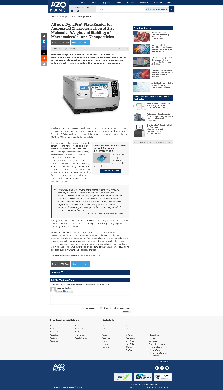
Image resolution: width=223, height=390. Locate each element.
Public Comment (91, 308)
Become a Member (156, 332)
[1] (141, 36)
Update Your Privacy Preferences (69, 387)
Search (152, 329)
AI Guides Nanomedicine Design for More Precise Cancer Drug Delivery (162, 85)
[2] (141, 49)
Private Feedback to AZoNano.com (116, 308)
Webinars (106, 338)
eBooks (128, 329)
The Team (130, 350)
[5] (141, 87)
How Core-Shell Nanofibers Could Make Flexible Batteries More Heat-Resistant (161, 48)
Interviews (106, 341)
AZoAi (77, 332)
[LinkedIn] (44, 41)
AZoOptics (54, 335)
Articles (105, 329)
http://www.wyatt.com (90, 255)
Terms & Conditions (157, 344)
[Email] (44, 63)
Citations (56, 272)
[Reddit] (44, 58)
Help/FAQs (130, 344)
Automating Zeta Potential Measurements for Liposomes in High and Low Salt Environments (160, 117)
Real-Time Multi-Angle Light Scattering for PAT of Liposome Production (159, 105)
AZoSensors (79, 326)
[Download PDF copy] (44, 36)
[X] (44, 52)
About (151, 326)
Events (128, 332)
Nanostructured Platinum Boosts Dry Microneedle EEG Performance (160, 35)
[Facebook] (44, 47)
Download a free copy (110, 170)
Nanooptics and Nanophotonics (78, 17)
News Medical (80, 335)
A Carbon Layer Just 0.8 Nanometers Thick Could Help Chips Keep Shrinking (161, 61)
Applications (131, 338)
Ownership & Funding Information (158, 354)
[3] (141, 62)
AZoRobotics (54, 329)
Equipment (106, 332)
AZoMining (54, 341)
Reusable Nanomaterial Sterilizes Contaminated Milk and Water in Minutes (162, 73)
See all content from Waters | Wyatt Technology (152, 142)
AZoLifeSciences (81, 338)
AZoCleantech (55, 332)
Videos (105, 335)
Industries (130, 341)
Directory (106, 344)
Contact (152, 338)
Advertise (153, 341)
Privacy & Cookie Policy (158, 347)
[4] (141, 74)
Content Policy (155, 350)
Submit (126, 312)
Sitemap (129, 347)
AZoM (52, 326)
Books (128, 326)
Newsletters (154, 335)
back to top (163, 362)
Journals (105, 347)
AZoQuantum (80, 329)
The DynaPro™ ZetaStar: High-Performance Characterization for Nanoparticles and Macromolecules (160, 129)
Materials (129, 335)
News (62, 17)
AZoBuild (53, 338)
